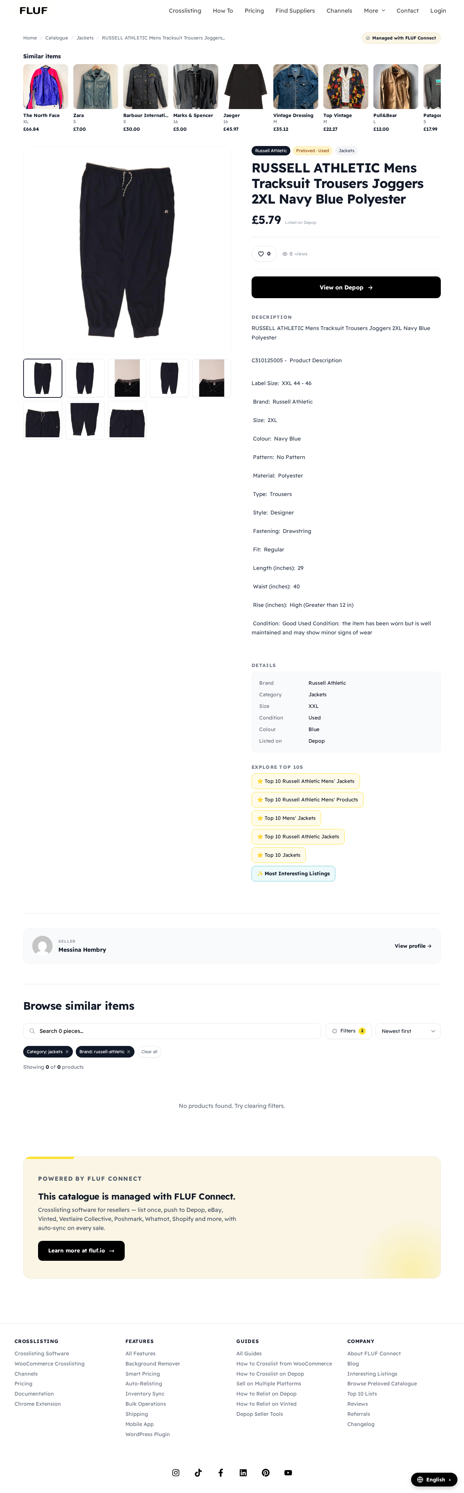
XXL (313, 706)
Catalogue (56, 38)
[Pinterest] (266, 1473)
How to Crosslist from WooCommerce (284, 1363)
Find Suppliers (295, 10)
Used (314, 717)
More (371, 10)
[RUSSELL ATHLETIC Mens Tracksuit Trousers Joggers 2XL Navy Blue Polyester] (42, 377)
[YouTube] (288, 1473)
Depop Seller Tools (259, 1414)
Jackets (85, 38)
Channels (339, 10)
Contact (408, 10)
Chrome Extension (37, 1404)
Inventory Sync (145, 1393)
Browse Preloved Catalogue (382, 1383)
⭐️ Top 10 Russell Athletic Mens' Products (307, 799)
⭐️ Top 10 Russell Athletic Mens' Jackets (306, 781)
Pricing (254, 10)
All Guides (249, 1353)
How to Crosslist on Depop (270, 1374)
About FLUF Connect (374, 1353)
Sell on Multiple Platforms (268, 1383)
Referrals (358, 1414)
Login (438, 10)
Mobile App (139, 1424)
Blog (353, 1363)
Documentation (34, 1393)
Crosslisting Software (41, 1353)
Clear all (149, 1051)
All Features (140, 1353)
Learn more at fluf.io (76, 1250)
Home (30, 38)
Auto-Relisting (143, 1383)
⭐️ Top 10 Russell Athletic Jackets (298, 836)
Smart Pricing (142, 1374)
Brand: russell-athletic (101, 1051)
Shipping (136, 1414)
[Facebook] (221, 1473)
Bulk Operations (145, 1404)
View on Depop (346, 287)
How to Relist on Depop (266, 1393)
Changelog (360, 1424)
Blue (313, 729)
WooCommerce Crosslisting (49, 1363)
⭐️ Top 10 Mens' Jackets (286, 818)
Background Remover (152, 1363)
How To (223, 10)
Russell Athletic (271, 150)
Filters (351, 1030)
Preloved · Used (312, 150)
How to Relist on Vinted (266, 1404)
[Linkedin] (243, 1473)
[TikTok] (198, 1473)
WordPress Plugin (147, 1434)
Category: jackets (45, 1051)
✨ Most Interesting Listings (293, 873)
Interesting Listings (372, 1374)
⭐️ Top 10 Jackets (279, 855)
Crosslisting (185, 10)
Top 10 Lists (362, 1393)
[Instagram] (176, 1473)
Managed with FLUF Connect (404, 38)
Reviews (357, 1404)
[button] (381, 10)
